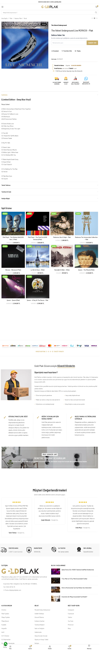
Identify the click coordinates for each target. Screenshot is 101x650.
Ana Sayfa (4, 18)
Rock (25, 18)
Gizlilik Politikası (39, 613)
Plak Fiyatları (5, 613)
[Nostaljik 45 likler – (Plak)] (62, 256)
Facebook (71, 613)
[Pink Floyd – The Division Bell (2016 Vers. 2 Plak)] (13, 223)
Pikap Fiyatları (5, 617)
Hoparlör (4, 628)
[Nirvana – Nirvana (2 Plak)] (13, 256)
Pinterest (70, 625)
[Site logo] (49, 7)
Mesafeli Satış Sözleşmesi (42, 610)
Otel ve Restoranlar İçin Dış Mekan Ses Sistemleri (76, 588)
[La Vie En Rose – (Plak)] (37, 256)
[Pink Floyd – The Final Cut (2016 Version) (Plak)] (37, 223)
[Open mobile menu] (2, 7)
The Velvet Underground (59, 25)
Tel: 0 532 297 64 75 (9, 587)
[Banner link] (49, 458)
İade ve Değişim (39, 628)
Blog (69, 628)
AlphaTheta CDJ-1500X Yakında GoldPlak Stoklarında (78, 570)
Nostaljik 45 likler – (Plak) (61, 270)
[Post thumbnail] (55, 572)
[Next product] (97, 18)
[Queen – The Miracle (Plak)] (86, 256)
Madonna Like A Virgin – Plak (62, 237)
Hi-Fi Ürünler (5, 636)
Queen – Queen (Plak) (13, 300)
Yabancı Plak (18, 18)
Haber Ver (92, 43)
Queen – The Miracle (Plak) (86, 270)
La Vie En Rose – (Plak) (37, 270)
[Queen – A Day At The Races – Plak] (37, 286)
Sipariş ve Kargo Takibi (41, 639)
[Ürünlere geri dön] (94, 18)
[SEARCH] (96, 12)
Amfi (2, 632)
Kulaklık (3, 625)
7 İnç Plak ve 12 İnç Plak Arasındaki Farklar (74, 579)
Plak (11, 18)
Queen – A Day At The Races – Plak (37, 300)
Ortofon (3, 610)
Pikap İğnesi (5, 621)
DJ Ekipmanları (5, 639)
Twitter (70, 617)
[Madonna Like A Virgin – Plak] (62, 223)
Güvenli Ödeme (39, 617)
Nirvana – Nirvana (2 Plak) (13, 270)
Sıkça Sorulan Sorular (41, 636)
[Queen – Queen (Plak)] (13, 286)
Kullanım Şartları (39, 621)
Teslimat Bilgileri (39, 625)
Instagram (71, 610)
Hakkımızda (38, 632)
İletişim (37, 643)
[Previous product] (92, 18)
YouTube (70, 621)
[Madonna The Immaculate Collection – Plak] (86, 223)
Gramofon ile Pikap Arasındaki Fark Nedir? (74, 597)
